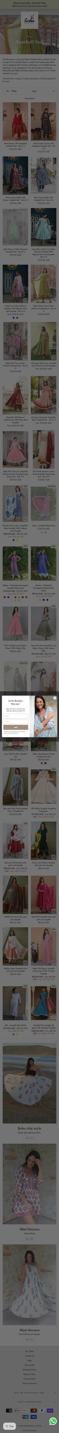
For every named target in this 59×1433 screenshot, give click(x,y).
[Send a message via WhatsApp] (53, 1421)
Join (15, 727)
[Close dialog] (54, 698)
